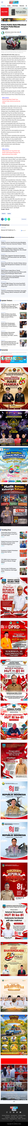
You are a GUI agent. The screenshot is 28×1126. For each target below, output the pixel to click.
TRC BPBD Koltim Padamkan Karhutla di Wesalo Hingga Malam (9, 561)
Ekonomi (22, 5)
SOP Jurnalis (19, 1117)
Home (2, 22)
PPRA (19, 1118)
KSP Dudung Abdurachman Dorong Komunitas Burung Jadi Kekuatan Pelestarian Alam (9, 343)
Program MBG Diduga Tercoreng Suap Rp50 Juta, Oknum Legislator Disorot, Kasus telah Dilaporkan (13, 285)
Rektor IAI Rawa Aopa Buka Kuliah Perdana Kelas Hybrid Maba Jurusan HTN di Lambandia (9, 315)
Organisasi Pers (13, 1118)
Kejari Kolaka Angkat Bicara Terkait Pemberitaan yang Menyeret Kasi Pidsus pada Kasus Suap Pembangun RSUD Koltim (13, 272)
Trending (3, 5)
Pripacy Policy (5, 1118)
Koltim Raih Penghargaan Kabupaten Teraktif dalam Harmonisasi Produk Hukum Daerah (9, 324)
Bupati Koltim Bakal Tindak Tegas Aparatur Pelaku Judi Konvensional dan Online (11, 101)
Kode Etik (13, 1117)
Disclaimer (7, 1117)
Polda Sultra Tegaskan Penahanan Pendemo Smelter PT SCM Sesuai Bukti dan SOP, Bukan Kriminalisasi (13, 257)
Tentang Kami (14, 1115)
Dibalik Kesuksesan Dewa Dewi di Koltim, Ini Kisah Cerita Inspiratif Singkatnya (9, 543)
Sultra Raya (15, 5)
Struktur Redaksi (6, 1115)
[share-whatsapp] (9, 219)
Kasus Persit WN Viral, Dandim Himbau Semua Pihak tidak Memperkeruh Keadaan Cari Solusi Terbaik (13, 264)
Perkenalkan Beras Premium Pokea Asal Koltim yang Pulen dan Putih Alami (9, 534)
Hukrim (3, 213)
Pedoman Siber (21, 1115)
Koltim (9, 5)
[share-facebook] (2, 219)
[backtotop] (14, 1122)
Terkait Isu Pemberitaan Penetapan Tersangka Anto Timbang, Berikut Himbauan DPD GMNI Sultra (13, 292)
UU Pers (23, 1118)
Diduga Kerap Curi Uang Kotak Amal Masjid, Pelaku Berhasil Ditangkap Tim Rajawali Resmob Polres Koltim (11, 152)
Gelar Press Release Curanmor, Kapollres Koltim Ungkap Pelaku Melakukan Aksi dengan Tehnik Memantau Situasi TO (13, 250)
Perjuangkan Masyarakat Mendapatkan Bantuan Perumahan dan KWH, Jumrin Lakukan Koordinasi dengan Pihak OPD (9, 334)
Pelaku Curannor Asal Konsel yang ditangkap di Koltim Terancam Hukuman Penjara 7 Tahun (13, 243)
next (14, 1101)
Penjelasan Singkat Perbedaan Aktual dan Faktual (9, 551)
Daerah (4, 303)
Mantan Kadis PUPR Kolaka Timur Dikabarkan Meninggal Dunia (9, 570)
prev (13, 1101)
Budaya (4, 321)
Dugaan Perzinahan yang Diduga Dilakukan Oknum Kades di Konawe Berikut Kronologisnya (13, 277)
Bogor (3, 340)
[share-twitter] (5, 219)
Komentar (24, 219)
